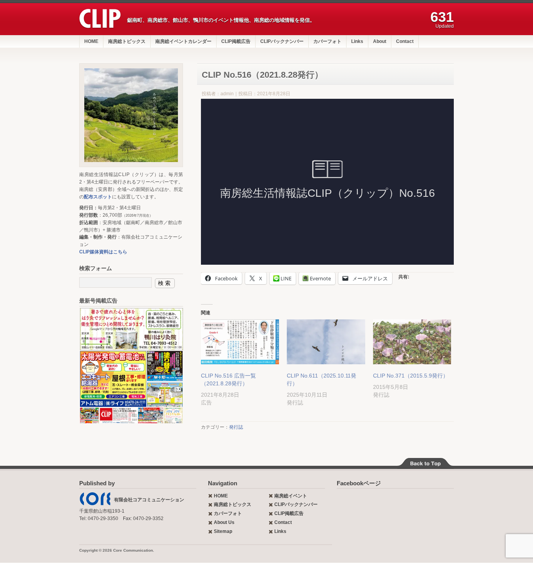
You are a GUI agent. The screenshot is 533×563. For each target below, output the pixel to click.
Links (357, 41)
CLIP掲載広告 (236, 41)
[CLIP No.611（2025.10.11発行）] (326, 341)
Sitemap (223, 531)
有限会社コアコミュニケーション (149, 499)
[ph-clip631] (131, 115)
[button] (131, 329)
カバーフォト (327, 41)
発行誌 (236, 427)
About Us (224, 522)
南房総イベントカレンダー (183, 41)
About (379, 41)
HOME (91, 41)
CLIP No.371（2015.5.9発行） (410, 375)
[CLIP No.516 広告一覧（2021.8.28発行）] (240, 341)
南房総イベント (290, 496)
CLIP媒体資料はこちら (103, 252)
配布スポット (98, 197)
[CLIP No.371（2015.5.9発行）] (412, 341)
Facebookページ (359, 483)
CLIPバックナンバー (282, 41)
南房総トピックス (127, 41)
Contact (405, 41)
